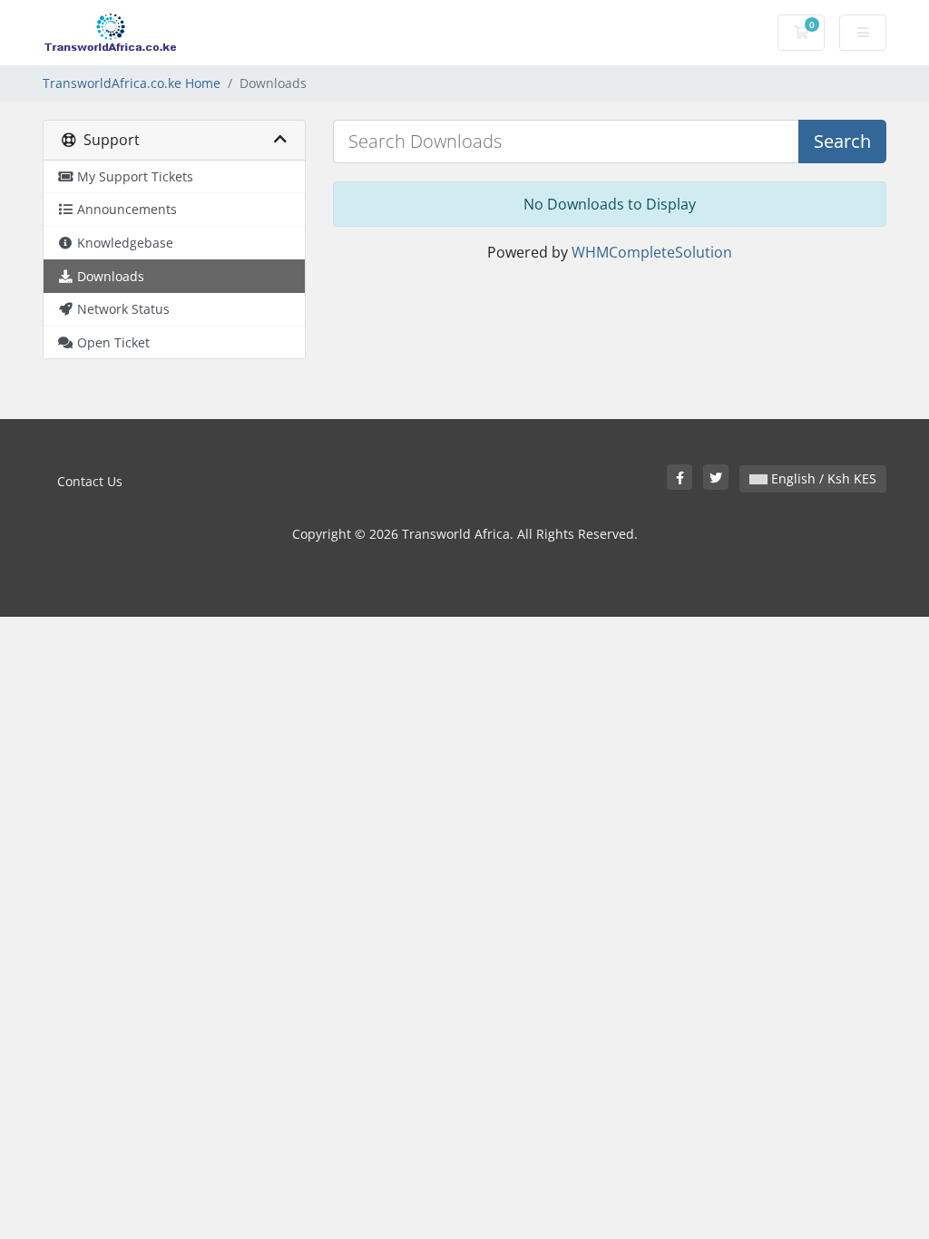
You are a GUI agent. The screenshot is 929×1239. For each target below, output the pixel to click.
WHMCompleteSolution (652, 252)
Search (842, 141)
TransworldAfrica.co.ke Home (131, 83)
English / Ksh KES (822, 478)
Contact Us (89, 481)
